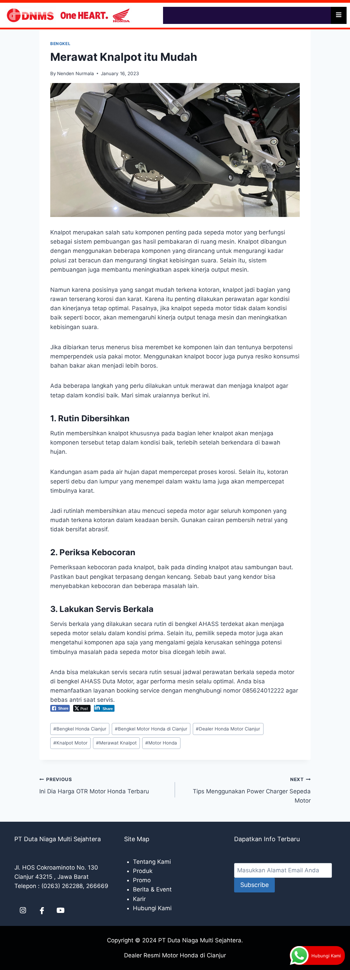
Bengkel (60, 43)
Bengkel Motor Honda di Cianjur (151, 729)
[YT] (60, 910)
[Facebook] (42, 910)
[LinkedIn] (23, 910)
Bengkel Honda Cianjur (79, 729)
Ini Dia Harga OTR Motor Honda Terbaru (94, 786)
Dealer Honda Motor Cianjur (228, 729)
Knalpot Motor (70, 743)
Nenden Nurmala (75, 73)
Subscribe (254, 884)
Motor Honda (161, 743)
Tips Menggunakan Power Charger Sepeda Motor (252, 790)
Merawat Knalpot (116, 743)
